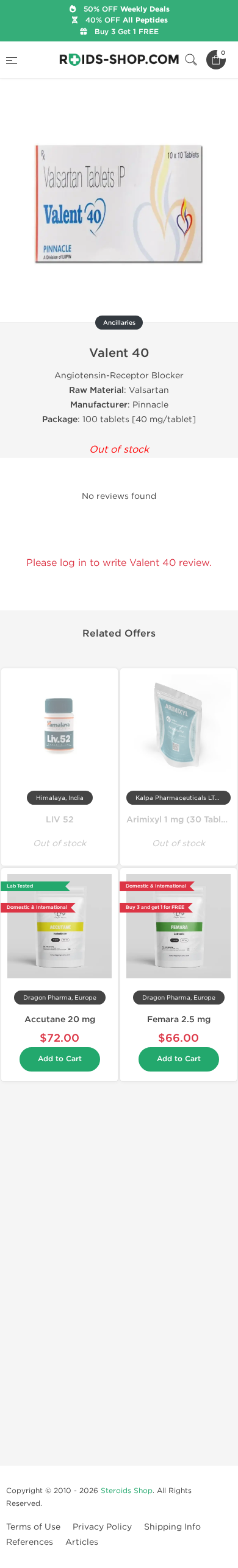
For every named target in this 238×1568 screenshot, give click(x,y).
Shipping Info (172, 1527)
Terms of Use (33, 1527)
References (29, 1542)
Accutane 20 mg (59, 1019)
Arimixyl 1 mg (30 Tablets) (181, 819)
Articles (81, 1542)
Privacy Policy (102, 1527)
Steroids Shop (127, 1490)
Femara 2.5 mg (179, 1019)
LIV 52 (60, 819)
